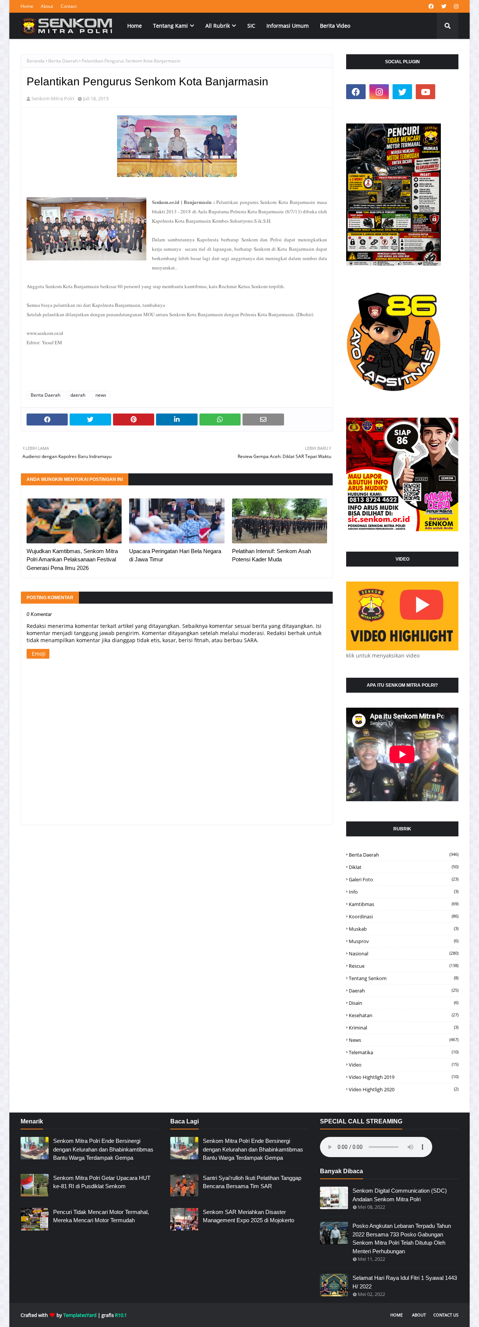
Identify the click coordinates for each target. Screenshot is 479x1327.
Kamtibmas (403, 904)
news (100, 395)
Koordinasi (403, 916)
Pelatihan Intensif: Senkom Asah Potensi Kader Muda (271, 555)
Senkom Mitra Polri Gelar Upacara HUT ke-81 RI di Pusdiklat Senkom (101, 1182)
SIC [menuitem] (251, 25)
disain (403, 1003)
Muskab (403, 928)
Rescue (403, 966)
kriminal (403, 1027)
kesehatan (403, 1015)
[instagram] (455, 6)
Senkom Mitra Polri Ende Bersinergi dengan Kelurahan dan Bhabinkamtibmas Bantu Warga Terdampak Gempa (103, 1149)
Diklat (403, 867)
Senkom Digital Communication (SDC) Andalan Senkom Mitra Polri (400, 1194)
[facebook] (431, 6)
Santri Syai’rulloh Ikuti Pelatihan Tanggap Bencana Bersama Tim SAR (252, 1182)
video (403, 1064)
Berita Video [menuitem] (335, 25)
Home (27, 6)
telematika (403, 1052)
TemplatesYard (80, 1315)
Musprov (403, 941)
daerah (77, 395)
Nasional (403, 953)
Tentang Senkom (403, 978)
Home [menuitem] (134, 25)
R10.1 (121, 1315)
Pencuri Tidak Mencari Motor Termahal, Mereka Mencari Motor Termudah (101, 1216)
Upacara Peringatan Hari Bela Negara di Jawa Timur (175, 555)
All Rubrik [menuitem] (217, 25)
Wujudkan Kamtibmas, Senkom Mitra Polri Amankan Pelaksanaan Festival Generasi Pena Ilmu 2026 (72, 559)
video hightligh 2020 (403, 1089)
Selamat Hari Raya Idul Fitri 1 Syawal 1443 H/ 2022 (405, 1282)
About (47, 6)
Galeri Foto (403, 879)
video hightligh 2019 (403, 1077)
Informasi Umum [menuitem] (287, 25)
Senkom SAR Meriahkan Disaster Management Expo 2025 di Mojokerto (248, 1216)
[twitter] (443, 6)
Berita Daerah (63, 61)
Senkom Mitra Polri (52, 98)
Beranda (36, 61)
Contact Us (445, 1315)
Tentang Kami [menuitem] (170, 25)
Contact (69, 6)
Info (403, 891)
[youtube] (425, 91)
